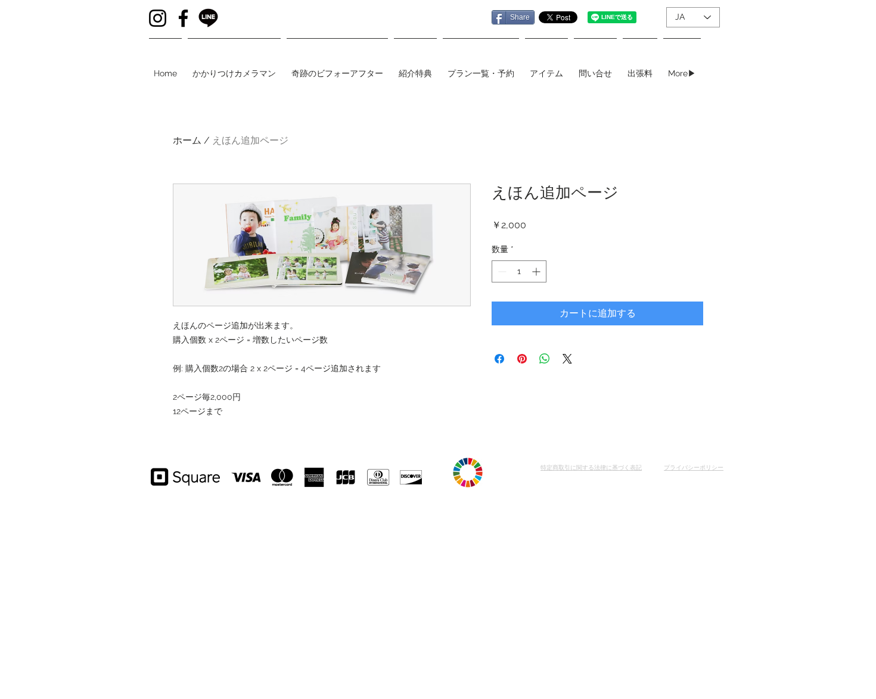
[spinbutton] (519, 271)
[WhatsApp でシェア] (545, 359)
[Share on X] (567, 359)
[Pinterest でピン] (522, 359)
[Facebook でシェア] (499, 359)
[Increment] (537, 271)
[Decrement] (500, 271)
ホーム (187, 140)
